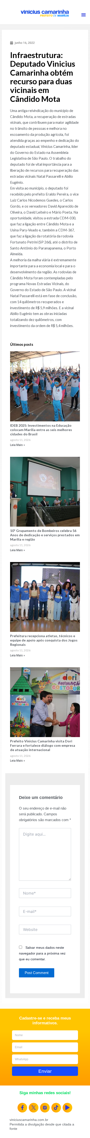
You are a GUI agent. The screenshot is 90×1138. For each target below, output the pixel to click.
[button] (83, 14)
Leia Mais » (17, 445)
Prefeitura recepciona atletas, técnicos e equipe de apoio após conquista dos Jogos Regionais (44, 640)
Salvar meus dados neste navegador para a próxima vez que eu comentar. (42, 953)
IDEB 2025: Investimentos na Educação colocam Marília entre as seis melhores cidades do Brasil (41, 429)
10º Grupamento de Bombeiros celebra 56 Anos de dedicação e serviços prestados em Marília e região (45, 535)
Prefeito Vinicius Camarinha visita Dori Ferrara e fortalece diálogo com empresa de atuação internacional (42, 745)
